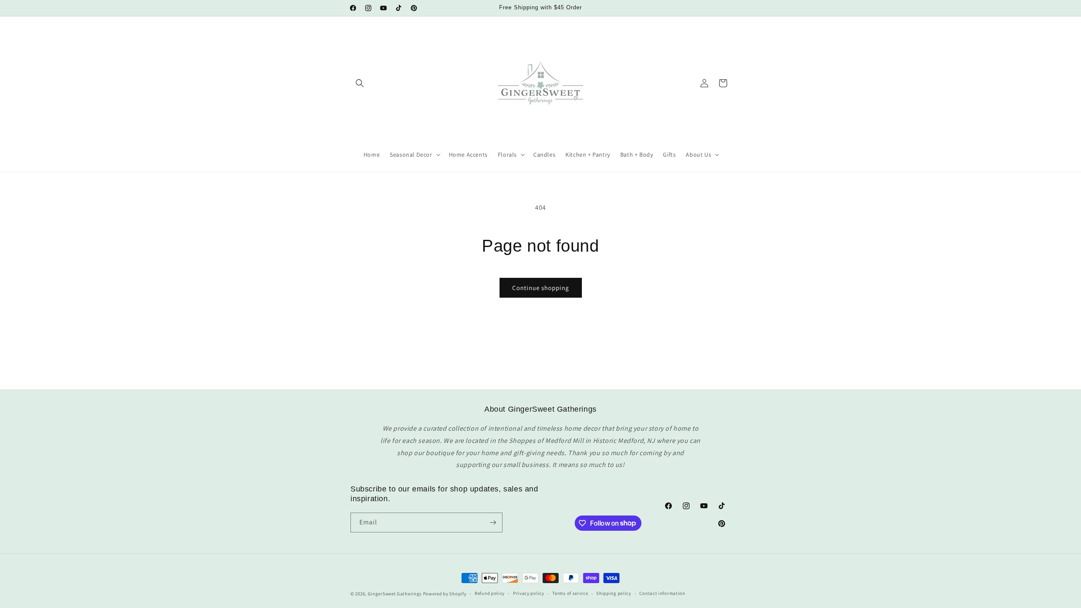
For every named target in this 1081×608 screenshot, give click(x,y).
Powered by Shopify (445, 594)
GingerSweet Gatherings (395, 594)
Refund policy (490, 593)
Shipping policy (613, 593)
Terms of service (570, 593)
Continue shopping (540, 288)
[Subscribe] (492, 522)
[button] (359, 83)
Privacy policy (528, 593)
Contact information (662, 593)
